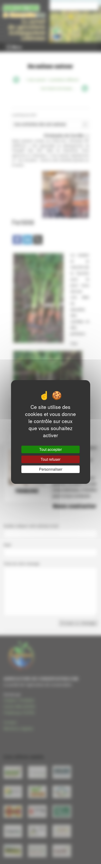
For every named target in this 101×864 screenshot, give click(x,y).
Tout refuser (50, 459)
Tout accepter (50, 449)
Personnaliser (50, 469)
